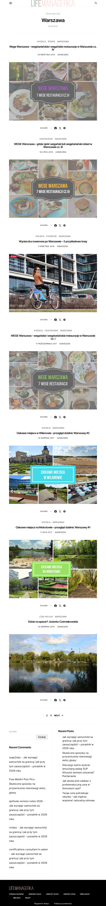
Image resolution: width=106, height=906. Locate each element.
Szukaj (13, 732)
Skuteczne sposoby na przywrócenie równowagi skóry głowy (27, 788)
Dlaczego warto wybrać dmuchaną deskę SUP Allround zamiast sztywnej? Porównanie (78, 770)
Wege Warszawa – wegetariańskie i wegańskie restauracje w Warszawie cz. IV (53, 48)
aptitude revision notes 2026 (26, 801)
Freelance (85, 894)
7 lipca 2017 (46, 532)
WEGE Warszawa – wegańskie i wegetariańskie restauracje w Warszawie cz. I (53, 337)
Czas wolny (46, 617)
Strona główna (16, 894)
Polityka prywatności (63, 903)
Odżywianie (46, 139)
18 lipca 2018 (46, 152)
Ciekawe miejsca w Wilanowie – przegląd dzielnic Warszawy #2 (53, 433)
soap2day (15, 757)
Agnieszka (63, 55)
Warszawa (63, 41)
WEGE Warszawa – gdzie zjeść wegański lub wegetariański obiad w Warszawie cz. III (53, 145)
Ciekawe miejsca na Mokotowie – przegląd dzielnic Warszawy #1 (53, 527)
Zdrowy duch (52, 894)
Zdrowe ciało (35, 894)
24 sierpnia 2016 (46, 627)
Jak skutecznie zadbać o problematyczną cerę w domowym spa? (76, 784)
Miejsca (41, 41)
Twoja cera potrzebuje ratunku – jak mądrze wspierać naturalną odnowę (78, 797)
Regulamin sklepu (41, 903)
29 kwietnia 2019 (46, 55)
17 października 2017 (46, 344)
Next (57, 715)
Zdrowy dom (69, 894)
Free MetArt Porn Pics (22, 779)
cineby (13, 827)
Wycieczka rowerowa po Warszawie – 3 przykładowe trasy (53, 241)
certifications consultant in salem (28, 849)
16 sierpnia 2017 (46, 438)
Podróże (51, 236)
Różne (51, 41)
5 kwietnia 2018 (46, 246)
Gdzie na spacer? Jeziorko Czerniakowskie (53, 621)
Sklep (27, 898)
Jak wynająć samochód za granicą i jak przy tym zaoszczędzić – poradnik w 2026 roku (78, 742)
